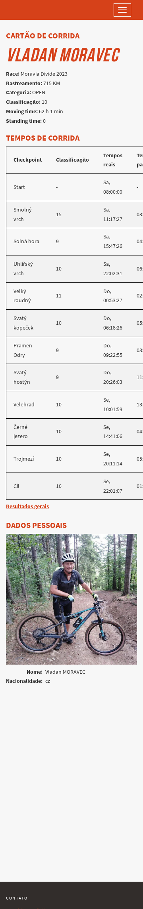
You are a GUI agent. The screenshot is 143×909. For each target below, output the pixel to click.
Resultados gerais (27, 506)
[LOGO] (32, 10)
